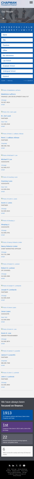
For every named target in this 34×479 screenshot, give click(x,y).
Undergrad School (9, 71)
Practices (6, 45)
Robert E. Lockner (8, 268)
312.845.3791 (5, 233)
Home (8, 469)
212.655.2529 (5, 124)
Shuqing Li (5, 224)
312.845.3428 (5, 298)
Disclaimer (8, 470)
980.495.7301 (5, 146)
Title (4, 40)
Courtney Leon (6, 181)
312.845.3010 (5, 211)
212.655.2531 (5, 189)
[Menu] (31, 2)
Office (5, 50)
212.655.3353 (5, 319)
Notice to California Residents (14, 472)
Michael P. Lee (6, 159)
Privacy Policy (24, 470)
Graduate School (9, 66)
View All (10, 80)
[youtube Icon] (24, 465)
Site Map (24, 472)
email (3, 104)
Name (5, 35)
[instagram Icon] (20, 465)
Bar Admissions (8, 55)
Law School (7, 61)
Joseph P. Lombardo (9, 290)
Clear (3, 80)
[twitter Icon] (17, 465)
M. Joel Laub (6, 116)
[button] (3, 18)
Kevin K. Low (6, 333)
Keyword (6, 76)
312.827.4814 (5, 102)
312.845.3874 (5, 341)
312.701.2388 (5, 254)
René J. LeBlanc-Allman (10, 138)
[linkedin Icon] (13, 465)
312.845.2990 (5, 276)
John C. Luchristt (7, 377)
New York (4, 122)
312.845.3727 (5, 167)
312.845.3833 (5, 385)
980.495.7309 (5, 363)
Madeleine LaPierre (8, 94)
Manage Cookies (16, 470)
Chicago (3, 100)
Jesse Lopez (6, 311)
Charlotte (4, 143)
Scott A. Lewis (6, 203)
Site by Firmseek (17, 475)
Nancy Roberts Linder (9, 246)
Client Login (13, 469)
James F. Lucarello (8, 355)
